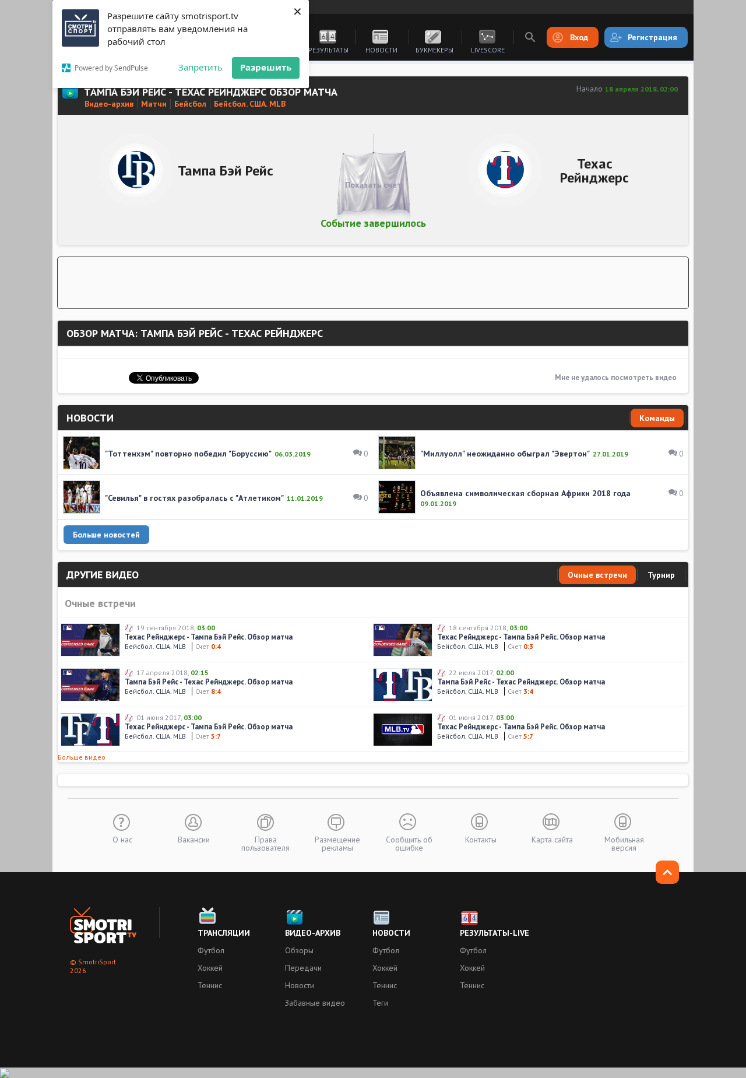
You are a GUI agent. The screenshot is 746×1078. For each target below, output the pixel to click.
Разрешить (265, 67)
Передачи (303, 968)
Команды (657, 418)
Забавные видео (315, 1003)
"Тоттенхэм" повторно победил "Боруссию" (188, 453)
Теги (380, 1003)
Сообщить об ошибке (409, 843)
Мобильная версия (624, 843)
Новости (381, 49)
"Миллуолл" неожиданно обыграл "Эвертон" (505, 453)
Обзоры (299, 950)
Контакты (481, 839)
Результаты (328, 49)
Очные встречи (597, 575)
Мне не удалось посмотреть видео (616, 377)
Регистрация (652, 37)
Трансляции (224, 933)
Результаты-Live (494, 933)
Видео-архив (312, 933)
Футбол (211, 950)
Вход (579, 37)
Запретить (200, 67)
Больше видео (81, 757)
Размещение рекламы (337, 843)
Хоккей (210, 968)
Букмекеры (434, 49)
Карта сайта (552, 839)
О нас (122, 839)
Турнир (661, 575)
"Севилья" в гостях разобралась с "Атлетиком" (194, 498)
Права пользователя (265, 843)
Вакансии (194, 839)
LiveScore (488, 49)
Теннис (210, 985)
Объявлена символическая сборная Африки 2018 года (525, 493)
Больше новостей (106, 534)
